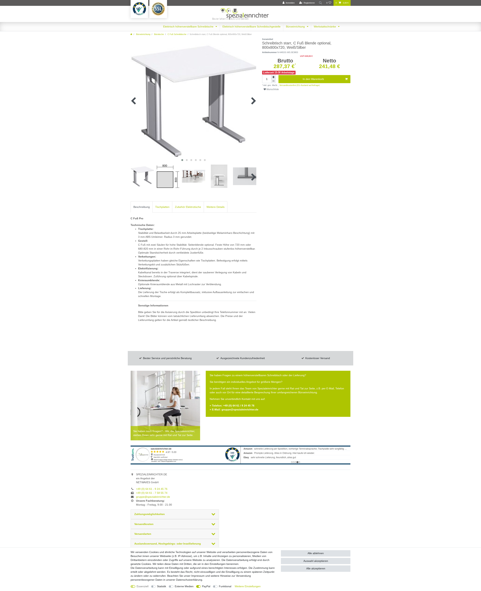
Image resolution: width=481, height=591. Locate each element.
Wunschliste (272, 89)
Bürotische (159, 34)
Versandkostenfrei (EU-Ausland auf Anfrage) (299, 85)
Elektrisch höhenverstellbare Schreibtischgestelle (251, 26)
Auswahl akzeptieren (315, 560)
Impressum (198, 575)
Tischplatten (162, 206)
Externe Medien (184, 586)
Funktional (225, 586)
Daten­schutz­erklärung (189, 579)
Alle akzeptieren (315, 568)
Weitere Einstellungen (248, 586)
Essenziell (142, 586)
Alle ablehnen (316, 553)
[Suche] (320, 3)
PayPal (206, 586)
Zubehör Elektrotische (188, 206)
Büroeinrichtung (296, 26)
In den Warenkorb (313, 79)
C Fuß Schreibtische (176, 34)
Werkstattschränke (325, 26)
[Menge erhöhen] (273, 77)
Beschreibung (141, 206)
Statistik (161, 586)
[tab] (142, 206)
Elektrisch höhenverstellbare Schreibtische (188, 26)
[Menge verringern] (273, 81)
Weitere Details (215, 206)
